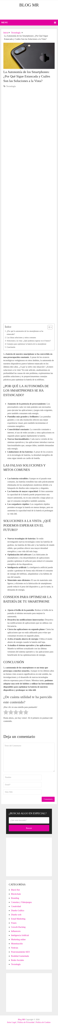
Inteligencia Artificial (20, 935)
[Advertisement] (29, 14)
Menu (4, 22)
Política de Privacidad (26, 1022)
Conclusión (11, 347)
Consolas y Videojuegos (21, 902)
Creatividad (16, 906)
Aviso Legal (11, 1022)
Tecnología (11, 86)
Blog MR (29, 5)
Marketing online (18, 939)
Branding (15, 898)
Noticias (14, 948)
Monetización (17, 943)
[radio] (5, 713)
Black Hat (15, 890)
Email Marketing (18, 919)
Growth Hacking (18, 927)
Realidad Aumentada (20, 956)
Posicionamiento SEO (20, 952)
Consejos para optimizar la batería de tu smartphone (26, 344)
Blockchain (16, 894)
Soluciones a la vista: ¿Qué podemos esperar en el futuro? (29, 341)
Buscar (29, 828)
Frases (13, 923)
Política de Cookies (43, 1022)
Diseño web (16, 914)
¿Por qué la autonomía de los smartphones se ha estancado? (25, 332)
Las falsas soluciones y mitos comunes (21, 337)
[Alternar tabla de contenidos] (48, 327)
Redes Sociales (17, 960)
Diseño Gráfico (17, 910)
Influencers (16, 931)
